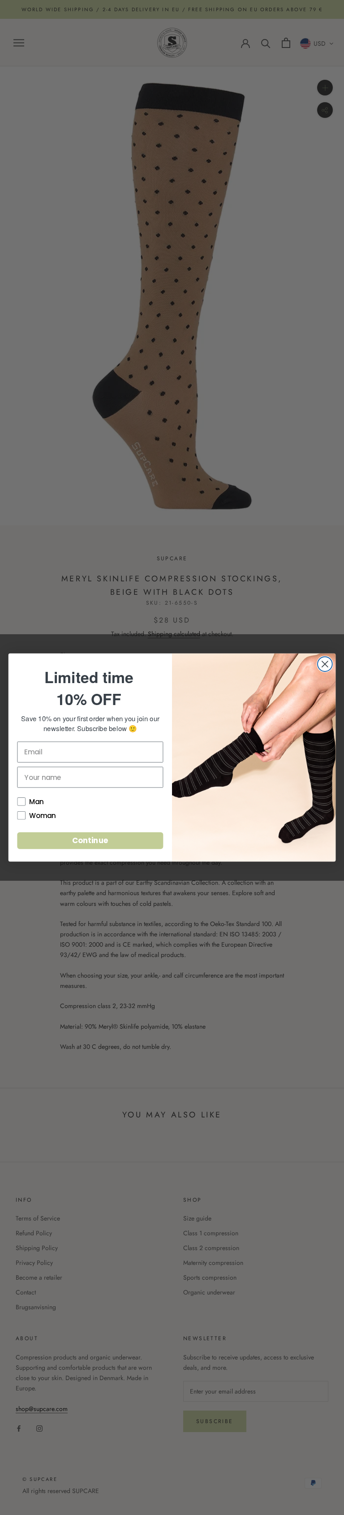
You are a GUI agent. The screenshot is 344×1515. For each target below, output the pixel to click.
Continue (90, 840)
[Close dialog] (325, 664)
